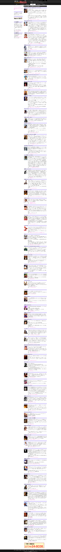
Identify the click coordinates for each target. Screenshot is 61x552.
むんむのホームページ (32, 472)
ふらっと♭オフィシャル (33, 410)
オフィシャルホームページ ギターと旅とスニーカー (36, 196)
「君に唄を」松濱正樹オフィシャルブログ (34, 439)
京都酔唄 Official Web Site (33, 203)
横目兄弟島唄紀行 (32, 525)
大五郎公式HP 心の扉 (32, 202)
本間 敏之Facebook (31, 424)
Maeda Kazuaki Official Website (33, 433)
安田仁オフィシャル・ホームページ (34, 482)
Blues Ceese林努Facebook (32, 416)
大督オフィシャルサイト (33, 213)
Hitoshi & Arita (31, 370)
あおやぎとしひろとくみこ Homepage (34, 19)
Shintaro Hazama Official (32, 327)
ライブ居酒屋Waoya (30, 551)
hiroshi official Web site (32, 377)
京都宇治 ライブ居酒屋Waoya (22, 2)
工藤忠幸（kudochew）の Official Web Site (34, 107)
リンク (45, 0)
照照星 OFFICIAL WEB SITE (33, 302)
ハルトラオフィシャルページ (33, 343)
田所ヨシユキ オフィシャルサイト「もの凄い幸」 (36, 262)
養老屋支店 (31, 517)
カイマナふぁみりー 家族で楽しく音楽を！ (35, 73)
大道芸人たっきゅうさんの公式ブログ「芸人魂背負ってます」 (37, 232)
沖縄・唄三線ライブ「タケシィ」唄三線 (34, 244)
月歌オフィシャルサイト (33, 541)
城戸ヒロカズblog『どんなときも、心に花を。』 (35, 88)
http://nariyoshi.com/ (31, 121)
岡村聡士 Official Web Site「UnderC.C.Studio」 (35, 67)
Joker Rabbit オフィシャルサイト (34, 153)
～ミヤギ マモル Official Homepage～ (34, 457)
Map (43, 4)
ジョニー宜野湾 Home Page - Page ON (34, 167)
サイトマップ (41, 0)
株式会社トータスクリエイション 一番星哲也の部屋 (36, 43)
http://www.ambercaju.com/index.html (34, 31)
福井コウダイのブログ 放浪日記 (33, 394)
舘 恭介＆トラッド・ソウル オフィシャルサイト (35, 253)
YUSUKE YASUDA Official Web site (34, 489)
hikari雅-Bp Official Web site (33, 360)
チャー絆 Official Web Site (33, 287)
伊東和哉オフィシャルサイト (33, 49)
